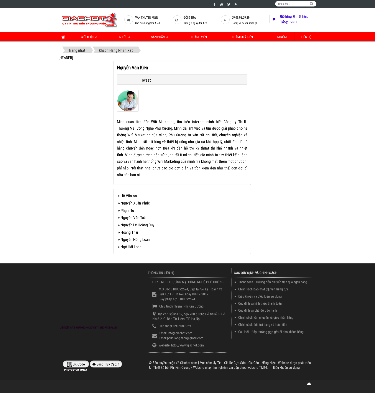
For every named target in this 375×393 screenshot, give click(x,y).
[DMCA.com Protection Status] (76, 370)
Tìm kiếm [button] (281, 37)
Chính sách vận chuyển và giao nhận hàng (265, 318)
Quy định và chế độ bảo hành (257, 310)
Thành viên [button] (199, 37)
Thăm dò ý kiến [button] (242, 37)
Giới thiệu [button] (88, 37)
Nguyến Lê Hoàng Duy (138, 225)
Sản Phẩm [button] (158, 37)
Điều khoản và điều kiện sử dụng (260, 296)
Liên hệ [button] (306, 37)
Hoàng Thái (129, 232)
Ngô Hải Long (131, 247)
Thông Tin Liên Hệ (161, 273)
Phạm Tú (127, 210)
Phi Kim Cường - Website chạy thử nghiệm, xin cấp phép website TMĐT (218, 368)
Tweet (146, 80)
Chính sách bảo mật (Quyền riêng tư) (263, 289)
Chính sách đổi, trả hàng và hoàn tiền (262, 325)
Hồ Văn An (129, 195)
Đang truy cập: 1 (108, 364)
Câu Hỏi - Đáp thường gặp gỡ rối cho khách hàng (271, 332)
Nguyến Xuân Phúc (135, 203)
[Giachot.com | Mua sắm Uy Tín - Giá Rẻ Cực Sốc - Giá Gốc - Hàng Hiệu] (89, 20)
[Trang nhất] (63, 36)
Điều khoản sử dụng (286, 368)
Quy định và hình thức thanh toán (260, 303)
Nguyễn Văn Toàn (134, 217)
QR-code (78, 364)
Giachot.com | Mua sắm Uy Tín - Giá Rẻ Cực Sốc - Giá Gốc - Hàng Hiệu (228, 363)
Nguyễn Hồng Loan (135, 239)
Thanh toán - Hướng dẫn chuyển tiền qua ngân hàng (272, 282)
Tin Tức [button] (122, 37)
